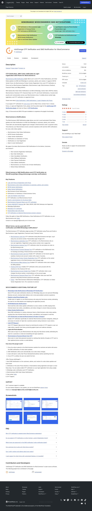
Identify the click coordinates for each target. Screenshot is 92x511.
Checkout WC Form (16, 266)
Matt (73, 489)
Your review (65, 124)
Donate (57, 491)
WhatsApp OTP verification (15, 208)
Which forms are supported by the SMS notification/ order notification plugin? (26, 442)
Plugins (24, 491)
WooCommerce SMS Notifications (15, 79)
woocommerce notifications (80, 94)
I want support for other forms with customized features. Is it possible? (24, 456)
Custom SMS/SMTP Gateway (15, 204)
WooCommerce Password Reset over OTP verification (22, 202)
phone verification (82, 88)
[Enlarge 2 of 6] (38, 400)
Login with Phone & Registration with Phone (19, 182)
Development (34, 58)
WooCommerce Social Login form (19, 254)
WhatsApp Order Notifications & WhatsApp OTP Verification (25, 290)
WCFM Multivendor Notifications (17, 303)
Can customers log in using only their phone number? (20, 447)
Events (56, 489)
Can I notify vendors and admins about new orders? (19, 451)
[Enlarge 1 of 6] (20, 400)
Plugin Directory (9, 7)
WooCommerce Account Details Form (21, 271)
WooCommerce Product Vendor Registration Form (24, 258)
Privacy (7, 493)
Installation (25, 58)
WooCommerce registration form (19, 241)
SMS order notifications (81, 91)
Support (84, 58)
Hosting (7, 491)
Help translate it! (58, 11)
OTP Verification (33, 108)
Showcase (24, 487)
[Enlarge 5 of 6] (38, 413)
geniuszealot (38, 472)
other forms (27, 104)
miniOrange (19, 52)
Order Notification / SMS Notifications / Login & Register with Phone (34, 100)
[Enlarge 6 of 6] (56, 413)
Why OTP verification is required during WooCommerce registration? (24, 433)
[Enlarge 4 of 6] (20, 413)
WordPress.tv (42, 493)
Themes (24, 489)
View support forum (67, 137)
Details (9, 58)
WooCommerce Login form (18, 236)
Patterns (24, 493)
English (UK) (22, 502)
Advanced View (66, 99)
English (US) (83, 82)
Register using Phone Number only (17, 297)
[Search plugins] (21, 16)
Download (82, 50)
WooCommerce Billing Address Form (20, 262)
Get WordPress (85, 2)
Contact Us (22, 68)
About (7, 487)
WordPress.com (75, 487)
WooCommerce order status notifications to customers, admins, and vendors (28, 185)
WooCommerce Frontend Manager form (21, 249)
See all (84, 124)
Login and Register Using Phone (16, 195)
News (7, 489)
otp (77, 85)
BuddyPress (74, 493)
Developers (41, 491)
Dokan (12, 279)
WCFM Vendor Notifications (15, 187)
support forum (44, 387)
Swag (57, 493)
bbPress (73, 491)
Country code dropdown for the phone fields (19, 200)
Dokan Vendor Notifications (15, 189)
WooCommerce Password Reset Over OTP (20, 336)
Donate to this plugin (67, 151)
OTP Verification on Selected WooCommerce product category (24, 213)
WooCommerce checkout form (19, 245)
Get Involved (58, 487)
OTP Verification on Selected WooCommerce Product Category (26, 316)
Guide (18, 218)
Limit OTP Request (13, 323)
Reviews (16, 58)
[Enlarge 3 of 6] (56, 400)
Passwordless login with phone (16, 210)
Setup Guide (14, 68)
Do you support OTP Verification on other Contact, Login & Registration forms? (27, 438)
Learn (40, 487)
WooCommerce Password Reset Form (21, 275)
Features (8, 68)
